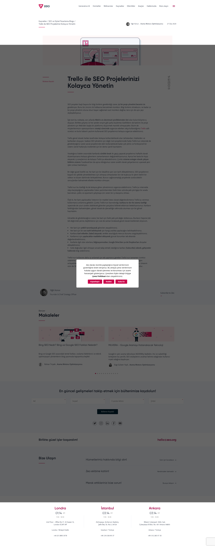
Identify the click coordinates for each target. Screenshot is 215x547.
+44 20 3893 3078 (60, 536)
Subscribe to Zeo (167, 293)
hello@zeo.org (167, 439)
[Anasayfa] (44, 6)
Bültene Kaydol (107, 411)
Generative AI (84, 6)
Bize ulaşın (163, 6)
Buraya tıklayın (168, 483)
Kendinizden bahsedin (165, 471)
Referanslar (108, 6)
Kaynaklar (120, 6)
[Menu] (173, 6)
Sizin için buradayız (167, 460)
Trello (143, 128)
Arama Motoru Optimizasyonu (69, 364)
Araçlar (141, 6)
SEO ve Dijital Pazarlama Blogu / (62, 21)
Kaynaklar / (43, 21)
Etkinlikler (131, 6)
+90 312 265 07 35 (154, 536)
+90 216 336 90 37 (107, 536)
